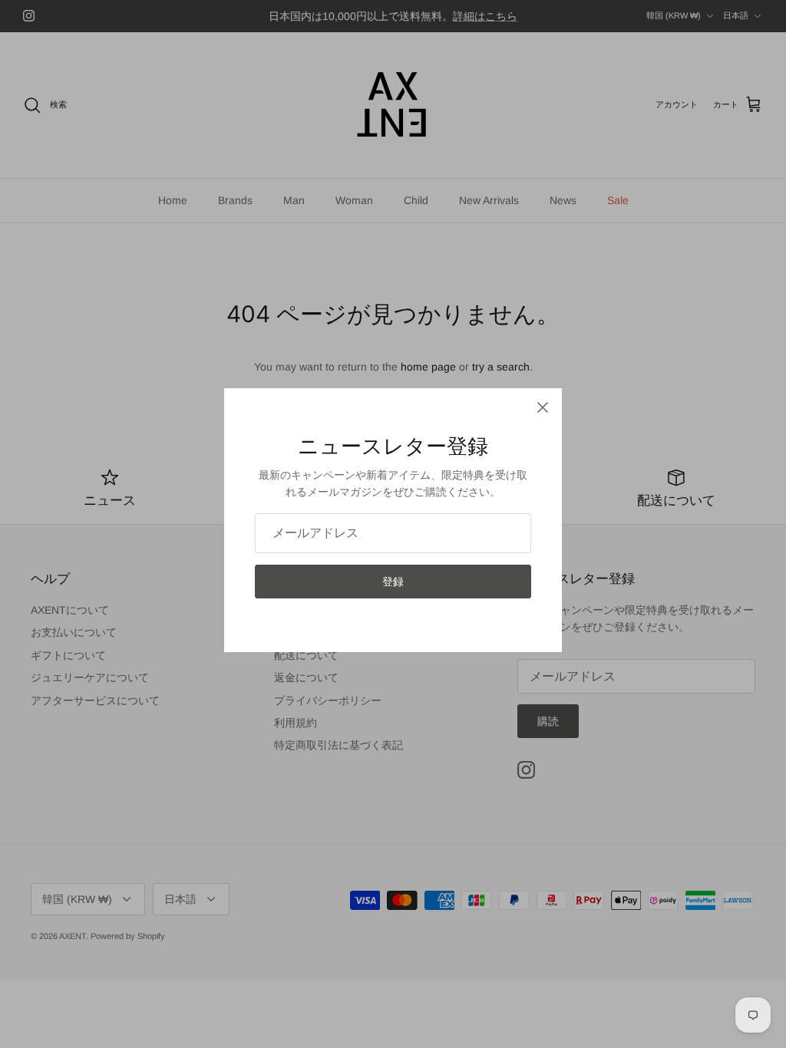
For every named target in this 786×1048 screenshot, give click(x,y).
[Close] (543, 407)
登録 (393, 581)
